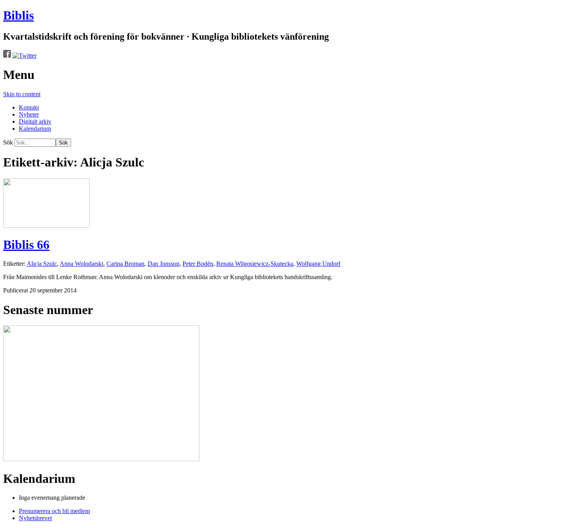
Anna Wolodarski (81, 263)
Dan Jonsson (163, 263)
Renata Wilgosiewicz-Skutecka (254, 263)
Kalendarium (35, 128)
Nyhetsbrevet (35, 518)
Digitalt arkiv (35, 121)
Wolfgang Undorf (318, 263)
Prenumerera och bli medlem (54, 511)
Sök (8, 142)
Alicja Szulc (42, 263)
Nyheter (29, 114)
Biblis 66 (26, 245)
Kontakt (29, 107)
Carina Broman (125, 263)
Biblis (18, 15)
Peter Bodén (198, 263)
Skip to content (21, 94)
